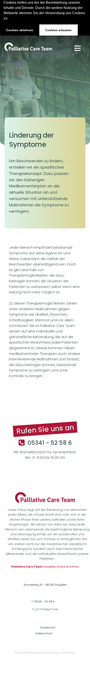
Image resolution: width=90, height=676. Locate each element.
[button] (9, 18)
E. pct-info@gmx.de (45, 609)
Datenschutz (44, 633)
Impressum (47, 627)
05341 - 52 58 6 (49, 443)
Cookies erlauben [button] (58, 30)
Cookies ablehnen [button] (19, 30)
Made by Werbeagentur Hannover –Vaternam (45, 652)
